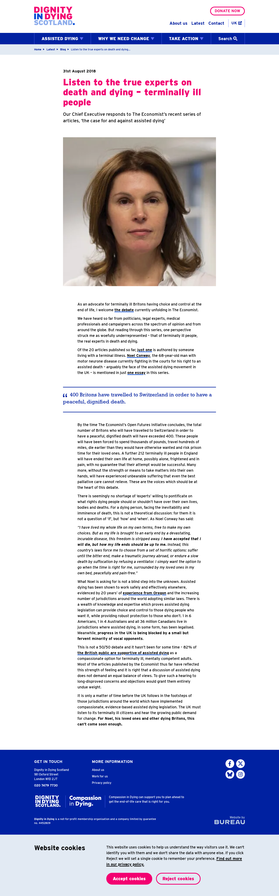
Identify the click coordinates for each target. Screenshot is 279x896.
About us (178, 23)
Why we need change (123, 38)
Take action (183, 38)
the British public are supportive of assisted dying (123, 653)
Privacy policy (101, 783)
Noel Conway (138, 355)
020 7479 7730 (46, 785)
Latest (198, 23)
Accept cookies (129, 878)
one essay (136, 372)
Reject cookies (178, 878)
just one (144, 350)
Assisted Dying (60, 38)
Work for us (100, 776)
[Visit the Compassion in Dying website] (85, 801)
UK (234, 23)
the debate (124, 310)
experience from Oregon (144, 593)
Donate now (227, 11)
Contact (216, 23)
